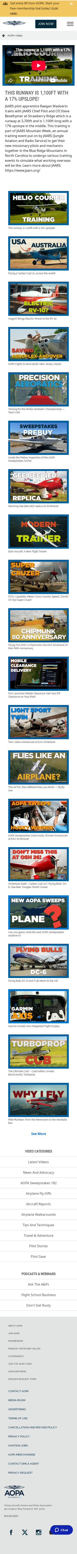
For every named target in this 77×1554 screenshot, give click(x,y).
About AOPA (15, 1325)
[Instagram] (38, 1533)
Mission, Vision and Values (24, 1348)
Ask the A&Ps (38, 1284)
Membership (15, 1341)
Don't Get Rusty (38, 1305)
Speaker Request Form (22, 1379)
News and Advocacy (38, 1172)
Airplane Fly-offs (38, 1193)
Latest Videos (38, 1162)
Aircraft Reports (38, 1204)
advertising (17, 1409)
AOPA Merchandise (21, 1454)
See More (38, 1133)
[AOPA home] (14, 24)
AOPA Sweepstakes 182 (39, 1183)
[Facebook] (11, 1533)
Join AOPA (14, 1333)
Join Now (46, 24)
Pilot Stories (38, 1246)
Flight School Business (38, 1295)
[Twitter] (25, 1533)
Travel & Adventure (38, 1235)
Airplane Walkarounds (38, 1214)
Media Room (16, 1400)
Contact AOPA (18, 1391)
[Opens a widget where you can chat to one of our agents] (61, 1530)
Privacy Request (20, 1472)
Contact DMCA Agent (23, 1463)
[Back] (4, 35)
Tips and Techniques (38, 1225)
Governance (16, 1356)
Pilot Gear (38, 1256)
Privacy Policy (19, 1436)
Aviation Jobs (18, 1445)
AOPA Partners (17, 1371)
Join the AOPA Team (20, 1364)
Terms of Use (18, 1418)
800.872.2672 (11, 1516)
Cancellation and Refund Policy (32, 1427)
